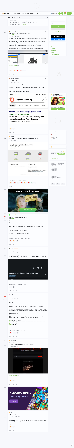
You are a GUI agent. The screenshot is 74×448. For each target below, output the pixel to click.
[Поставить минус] (5, 35)
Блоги (37, 13)
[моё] (10, 67)
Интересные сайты (12, 126)
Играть (57, 109)
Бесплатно (21, 67)
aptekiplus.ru (11, 323)
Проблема (13, 180)
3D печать (13, 67)
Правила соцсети (61, 162)
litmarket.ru (11, 321)
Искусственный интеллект (16, 424)
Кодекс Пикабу (53, 163)
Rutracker (24, 180)
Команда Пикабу (53, 164)
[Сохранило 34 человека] (13, 74)
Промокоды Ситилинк (54, 176)
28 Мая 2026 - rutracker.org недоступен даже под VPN (23, 138)
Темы (40, 13)
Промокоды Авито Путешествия (56, 177)
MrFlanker (12, 136)
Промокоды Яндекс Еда (54, 175)
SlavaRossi (12, 78)
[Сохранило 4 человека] (13, 384)
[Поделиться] (16, 74)
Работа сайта (25, 126)
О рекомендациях (61, 163)
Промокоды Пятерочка (54, 171)
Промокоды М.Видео (54, 170)
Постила (52, 178)
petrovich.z (12, 31)
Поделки (17, 67)
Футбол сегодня (53, 179)
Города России (31, 126)
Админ (26, 238)
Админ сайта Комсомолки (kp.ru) (18, 217)
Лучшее (18, 13)
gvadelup (12, 248)
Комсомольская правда (13, 238)
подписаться (61, 153)
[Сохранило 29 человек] (13, 186)
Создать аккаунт (58, 29)
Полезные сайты (27, 67)
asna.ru (10, 320)
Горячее (14, 13)
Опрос (10, 180)
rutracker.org (23, 177)
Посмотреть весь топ (54, 142)
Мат (21, 330)
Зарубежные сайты (31, 424)
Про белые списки (14, 297)
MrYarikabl (12, 412)
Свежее (22, 13)
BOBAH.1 (12, 214)
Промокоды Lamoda (54, 169)
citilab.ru (10, 324)
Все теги (24, 24)
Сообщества (32, 13)
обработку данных (58, 157)
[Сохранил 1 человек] (13, 132)
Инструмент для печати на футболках (19, 33)
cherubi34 (12, 294)
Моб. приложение (53, 165)
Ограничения (11, 330)
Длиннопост (25, 284)
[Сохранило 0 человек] (13, 244)
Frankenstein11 (13, 340)
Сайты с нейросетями (15, 415)
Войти (69, 13)
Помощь (52, 162)
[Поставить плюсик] (5, 31)
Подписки (27, 13)
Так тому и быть (13, 251)
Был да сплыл (13, 80)
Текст (29, 238)
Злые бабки (20, 284)
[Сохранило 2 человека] (13, 336)
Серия (11, 34)
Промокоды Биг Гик (54, 168)
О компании (60, 164)
